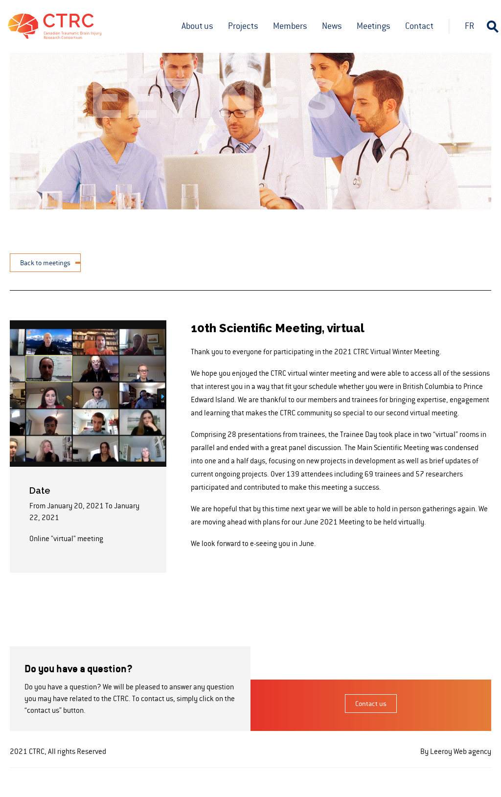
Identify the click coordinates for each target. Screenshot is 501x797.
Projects (243, 26)
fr (469, 26)
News (332, 26)
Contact (419, 26)
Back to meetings (45, 262)
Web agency (472, 751)
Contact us (371, 703)
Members (290, 26)
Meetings (373, 26)
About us (197, 26)
